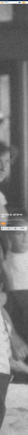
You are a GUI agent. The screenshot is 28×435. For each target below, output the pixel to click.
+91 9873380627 (19, 0)
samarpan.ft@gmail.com (24, 0)
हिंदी (19, 2)
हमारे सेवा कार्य (8, 223)
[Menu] (26, 2)
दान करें (23, 2)
